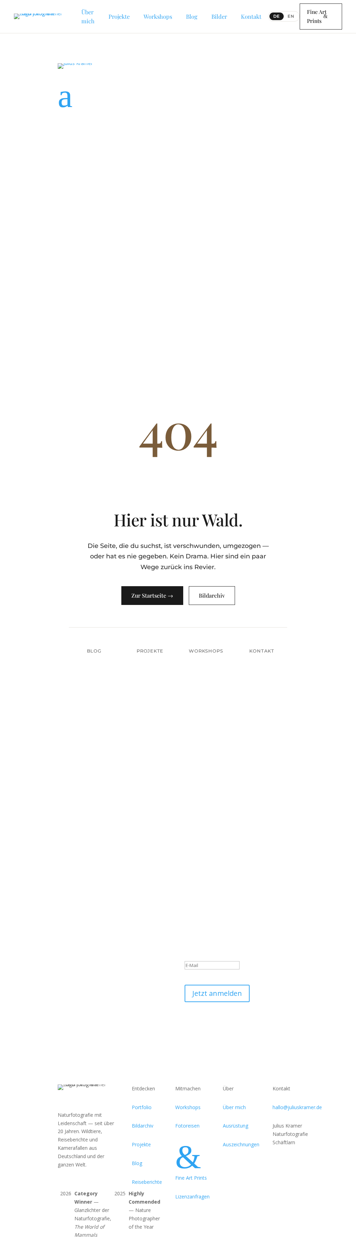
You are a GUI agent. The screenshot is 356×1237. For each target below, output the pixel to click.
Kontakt (261, 651)
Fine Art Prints (316, 16)
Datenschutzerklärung (209, 1025)
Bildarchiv (212, 595)
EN (291, 16)
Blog (94, 651)
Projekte (150, 651)
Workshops (206, 651)
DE (276, 16)
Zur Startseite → (152, 595)
